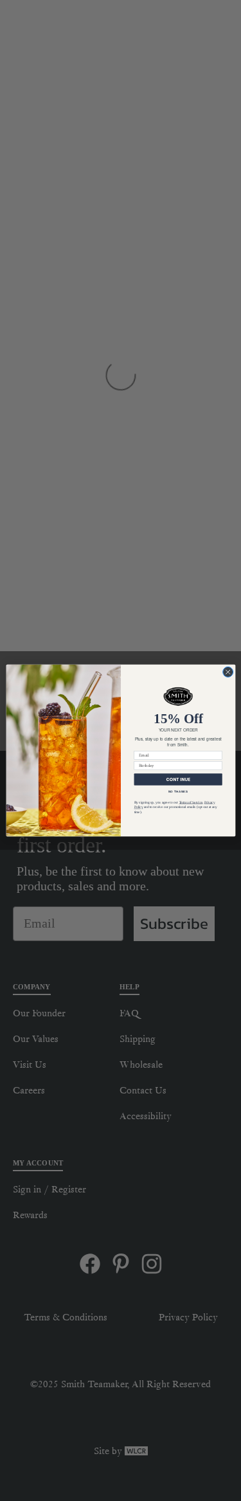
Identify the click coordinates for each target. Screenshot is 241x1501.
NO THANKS (178, 791)
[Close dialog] (227, 672)
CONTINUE (177, 779)
